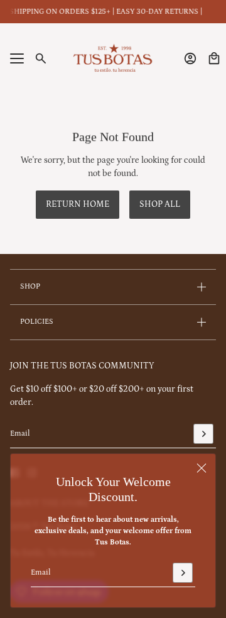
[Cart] (214, 58)
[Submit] (183, 573)
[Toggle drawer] (17, 58)
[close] (201, 467)
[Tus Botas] (113, 58)
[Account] (190, 58)
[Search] (41, 58)
